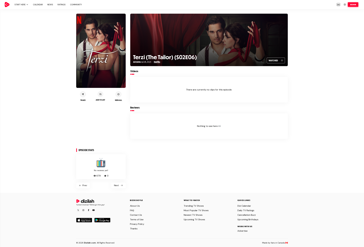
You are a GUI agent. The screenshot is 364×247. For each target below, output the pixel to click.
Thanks (133, 228)
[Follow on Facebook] (88, 210)
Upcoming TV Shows (194, 219)
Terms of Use (136, 219)
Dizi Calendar (244, 205)
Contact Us (136, 214)
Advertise (242, 230)
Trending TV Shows (194, 205)
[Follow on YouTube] (94, 210)
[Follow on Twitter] (78, 210)
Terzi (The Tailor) (153, 57)
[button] (21, 4)
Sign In (353, 4)
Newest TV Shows (193, 214)
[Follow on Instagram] (83, 210)
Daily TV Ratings (245, 210)
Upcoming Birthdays (247, 219)
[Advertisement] (101, 125)
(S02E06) (185, 57)
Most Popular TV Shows (196, 210)
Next (116, 185)
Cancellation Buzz (246, 214)
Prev (84, 185)
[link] (7, 4)
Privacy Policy (137, 224)
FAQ (132, 210)
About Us (135, 205)
